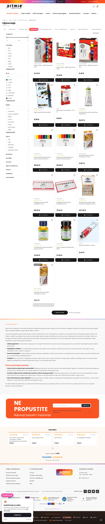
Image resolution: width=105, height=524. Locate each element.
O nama (32, 472)
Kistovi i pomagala (59, 13)
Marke (94, 13)
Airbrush (72, 29)
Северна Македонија (56, 520)
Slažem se (17, 515)
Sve (5, 29)
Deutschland (56, 517)
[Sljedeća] (56, 448)
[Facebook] (85, 491)
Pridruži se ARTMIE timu (36, 478)
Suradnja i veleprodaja (36, 475)
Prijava (84, 1)
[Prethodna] (48, 448)
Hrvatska (67, 517)
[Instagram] (89, 491)
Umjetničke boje (23, 20)
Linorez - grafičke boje (61, 29)
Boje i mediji (25, 13)
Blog (31, 483)
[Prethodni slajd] (81, 230)
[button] (96, 33)
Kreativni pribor (74, 13)
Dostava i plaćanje (11, 472)
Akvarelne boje (23, 29)
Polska (35, 517)
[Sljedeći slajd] (96, 230)
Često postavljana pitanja (13, 478)
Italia (85, 517)
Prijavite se (86, 406)
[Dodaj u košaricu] (43, 80)
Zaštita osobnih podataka (13, 483)
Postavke (28, 519)
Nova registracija (93, 1)
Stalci (48, 13)
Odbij (5, 519)
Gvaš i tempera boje (46, 29)
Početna (5, 20)
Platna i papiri (38, 13)
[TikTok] (97, 491)
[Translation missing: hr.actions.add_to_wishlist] (52, 40)
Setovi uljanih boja (96, 29)
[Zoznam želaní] (93, 6)
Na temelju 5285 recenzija (52, 460)
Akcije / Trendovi (13, 13)
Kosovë (68, 520)
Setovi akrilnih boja (83, 29)
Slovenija (76, 517)
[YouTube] (93, 491)
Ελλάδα (93, 517)
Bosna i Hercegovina (40, 520)
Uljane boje (33, 29)
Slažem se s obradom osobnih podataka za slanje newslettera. (67, 411)
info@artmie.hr (85, 478)
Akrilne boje (12, 29)
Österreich (45, 517)
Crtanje (86, 13)
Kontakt (32, 480)
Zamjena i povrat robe (12, 475)
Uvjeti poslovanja (11, 480)
